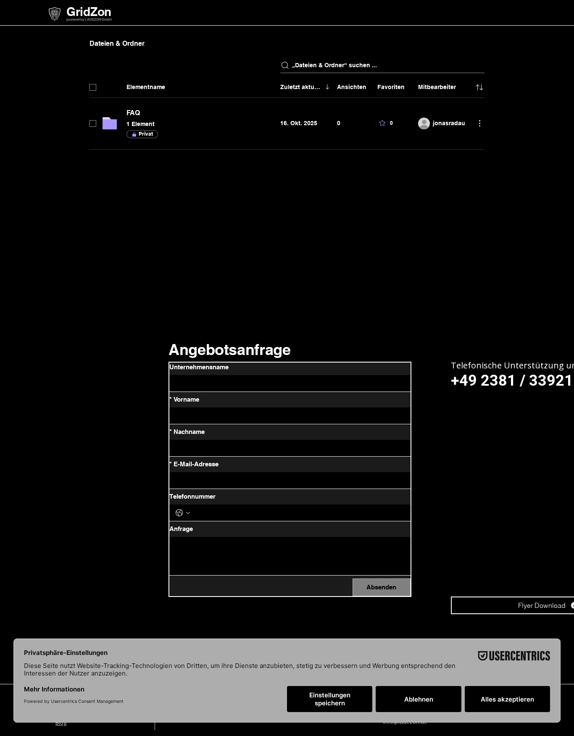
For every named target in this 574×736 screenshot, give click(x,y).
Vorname (184, 399)
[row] (287, 85)
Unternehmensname (199, 367)
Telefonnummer (192, 496)
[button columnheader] (479, 87)
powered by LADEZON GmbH (89, 19)
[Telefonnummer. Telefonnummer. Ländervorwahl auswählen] (182, 513)
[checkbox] (93, 87)
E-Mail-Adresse (194, 464)
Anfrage (181, 528)
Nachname (187, 431)
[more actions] (479, 123)
